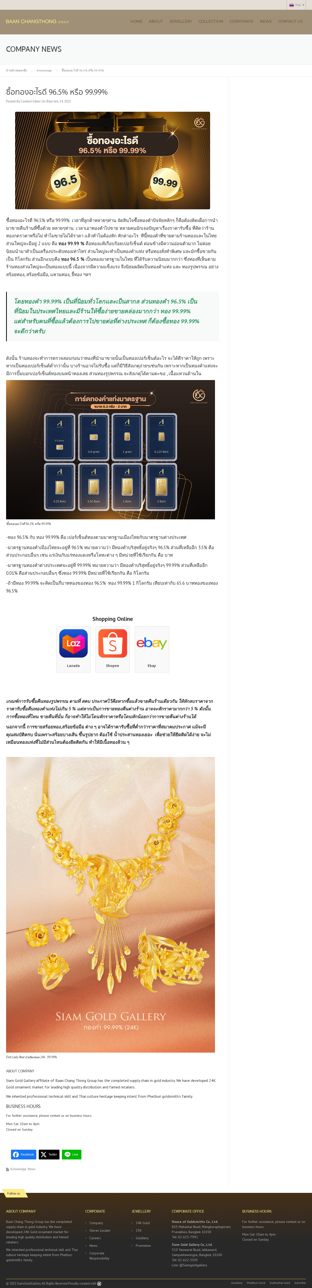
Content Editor (31, 101)
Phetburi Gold (256, 1282)
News (266, 21)
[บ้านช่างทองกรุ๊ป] (51, 21)
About (156, 21)
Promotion (143, 1245)
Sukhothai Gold (280, 1282)
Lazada (73, 665)
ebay (152, 665)
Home (136, 21)
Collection (210, 21)
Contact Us (290, 21)
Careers (95, 1238)
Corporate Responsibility (99, 1255)
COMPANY (26, 1070)
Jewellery (180, 21)
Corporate (242, 21)
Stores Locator (100, 1230)
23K (139, 1230)
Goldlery (142, 1238)
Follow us (13, 1193)
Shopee (112, 665)
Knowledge (18, 1169)
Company (96, 1223)
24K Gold (143, 1223)
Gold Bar (300, 1282)
